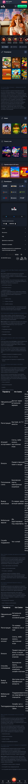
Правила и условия (7, 244)
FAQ (3, 236)
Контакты (4, 232)
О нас (3, 228)
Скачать (24, 1)
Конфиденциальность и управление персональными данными (11, 249)
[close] (1, 2)
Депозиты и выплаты (7, 240)
